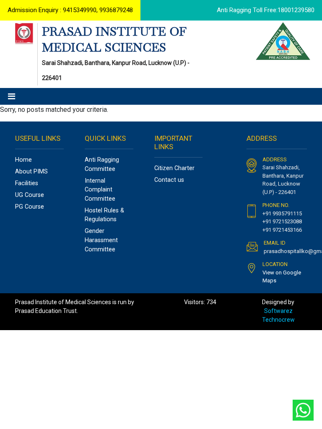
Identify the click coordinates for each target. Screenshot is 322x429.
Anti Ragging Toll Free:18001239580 (265, 10)
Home (23, 159)
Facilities (26, 183)
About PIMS (31, 171)
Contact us (169, 179)
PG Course (29, 206)
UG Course (29, 195)
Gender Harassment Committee (101, 240)
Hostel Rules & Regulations (104, 215)
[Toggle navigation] (12, 96)
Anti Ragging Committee (102, 164)
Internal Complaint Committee (100, 189)
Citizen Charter (174, 168)
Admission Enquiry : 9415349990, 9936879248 (70, 10)
